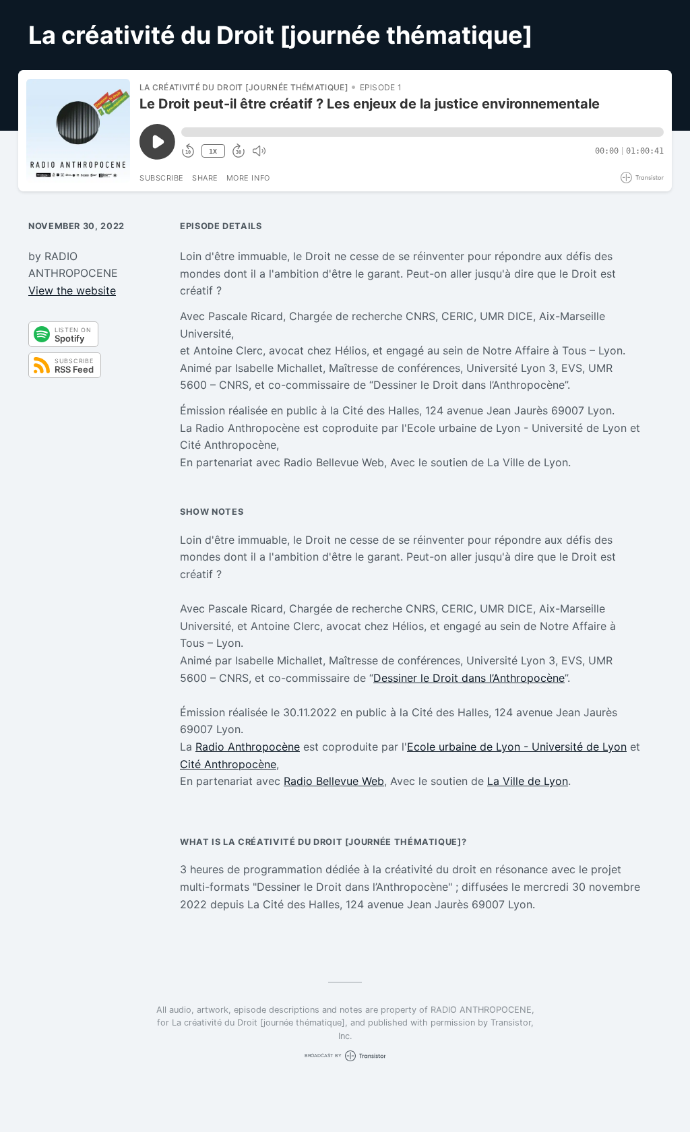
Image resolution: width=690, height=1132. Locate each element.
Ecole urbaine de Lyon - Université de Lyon (517, 746)
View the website (72, 290)
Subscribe (161, 178)
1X (213, 151)
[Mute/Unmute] (258, 151)
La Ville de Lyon (527, 781)
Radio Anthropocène (247, 746)
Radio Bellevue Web (334, 781)
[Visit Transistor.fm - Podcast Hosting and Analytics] (642, 177)
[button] (422, 132)
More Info (248, 178)
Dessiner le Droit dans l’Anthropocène (469, 678)
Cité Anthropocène (228, 764)
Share (205, 178)
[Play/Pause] (78, 130)
